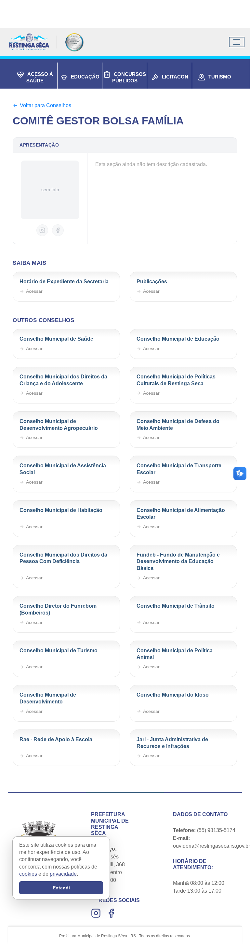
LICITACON (175, 76)
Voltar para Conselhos (45, 105)
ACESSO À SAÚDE (39, 77)
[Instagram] (96, 913)
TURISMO (219, 76)
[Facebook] (112, 913)
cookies (28, 874)
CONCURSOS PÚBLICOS (129, 77)
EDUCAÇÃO (85, 76)
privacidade (63, 874)
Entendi (61, 887)
